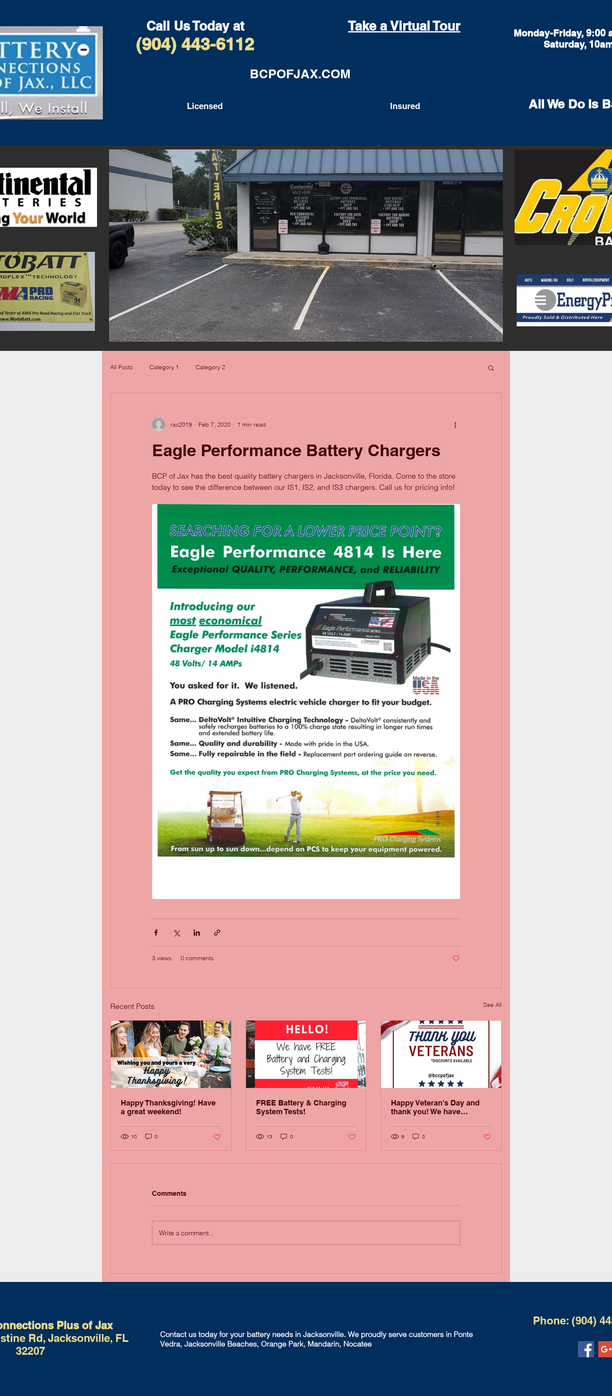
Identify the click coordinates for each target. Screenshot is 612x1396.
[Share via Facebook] (156, 932)
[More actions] (455, 425)
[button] (491, 367)
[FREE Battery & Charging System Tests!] (306, 1054)
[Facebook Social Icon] (586, 1349)
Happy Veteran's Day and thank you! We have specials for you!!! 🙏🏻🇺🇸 (435, 1107)
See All (492, 1004)
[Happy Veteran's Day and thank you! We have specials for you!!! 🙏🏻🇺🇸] (441, 1054)
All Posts (121, 367)
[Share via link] (217, 932)
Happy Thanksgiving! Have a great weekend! (168, 1107)
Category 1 (164, 367)
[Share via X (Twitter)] (176, 932)
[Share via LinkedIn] (197, 932)
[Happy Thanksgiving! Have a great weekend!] (171, 1054)
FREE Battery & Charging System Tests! (301, 1107)
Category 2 (210, 367)
